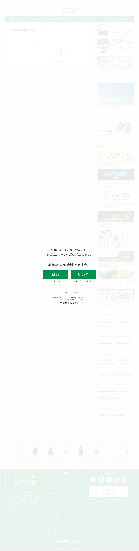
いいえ (83, 274)
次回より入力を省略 (71, 292)
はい (55, 274)
